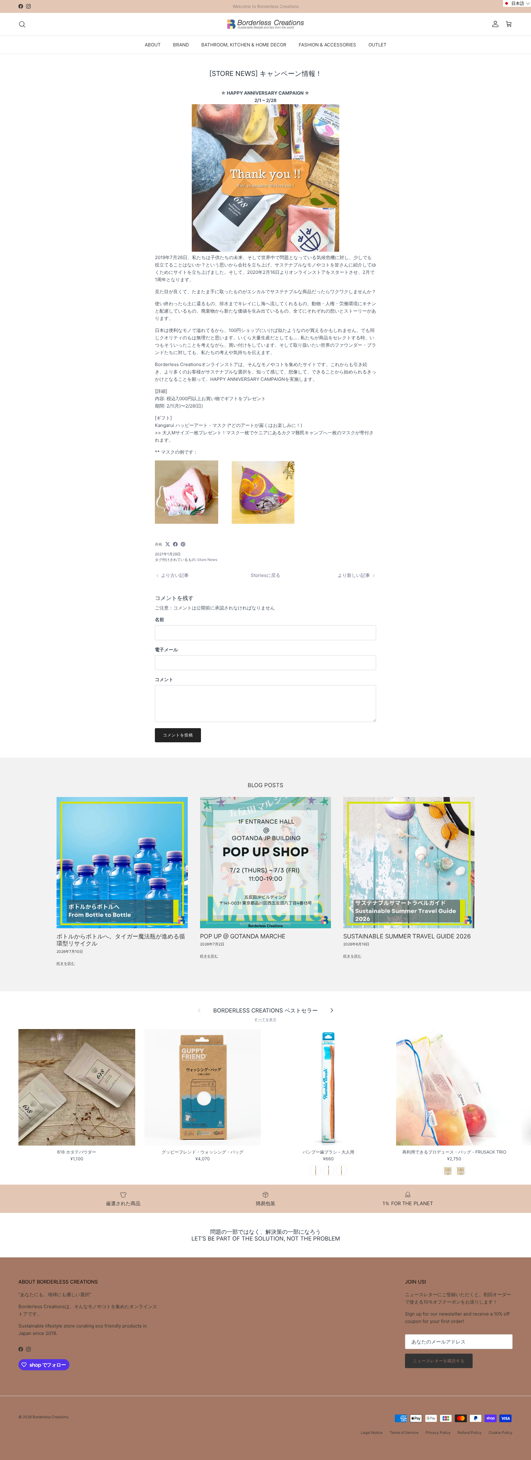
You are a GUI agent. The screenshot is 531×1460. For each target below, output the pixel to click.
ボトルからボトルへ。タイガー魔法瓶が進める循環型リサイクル (121, 940)
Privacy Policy (438, 1432)
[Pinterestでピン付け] (183, 544)
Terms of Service (404, 1432)
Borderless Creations (50, 1417)
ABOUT (153, 44)
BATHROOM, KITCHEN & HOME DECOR (243, 44)
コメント (164, 679)
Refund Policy (470, 1432)
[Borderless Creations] (265, 24)
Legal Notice (372, 1432)
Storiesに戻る (265, 575)
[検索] (22, 24)
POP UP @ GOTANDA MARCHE (242, 936)
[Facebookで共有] (175, 544)
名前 (159, 619)
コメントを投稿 (178, 734)
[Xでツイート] (167, 544)
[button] (517, 3)
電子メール (166, 650)
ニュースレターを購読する (439, 1360)
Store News (207, 559)
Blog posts (265, 785)
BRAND (181, 44)
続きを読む (66, 963)
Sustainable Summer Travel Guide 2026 (407, 936)
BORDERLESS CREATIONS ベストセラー (265, 1010)
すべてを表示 (265, 1019)
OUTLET (377, 44)
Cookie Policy (501, 1432)
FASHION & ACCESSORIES (327, 44)
